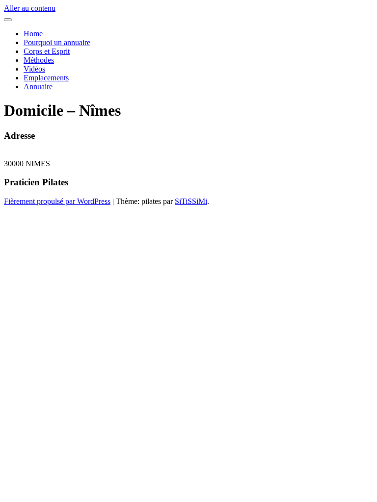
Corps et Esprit (47, 51)
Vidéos (34, 69)
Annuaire (38, 86)
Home (33, 33)
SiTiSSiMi (191, 201)
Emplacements (46, 78)
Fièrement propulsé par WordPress (57, 201)
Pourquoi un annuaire (57, 42)
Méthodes (39, 60)
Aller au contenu (29, 8)
